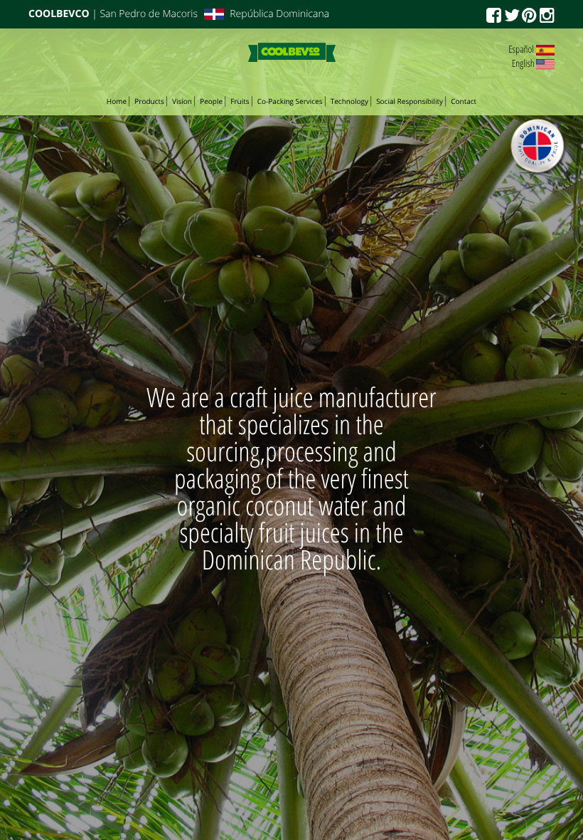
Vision (182, 101)
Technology (349, 101)
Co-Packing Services (290, 101)
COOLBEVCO (59, 14)
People (211, 101)
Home (117, 101)
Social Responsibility (409, 101)
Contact (463, 101)
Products (149, 101)
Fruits (239, 101)
